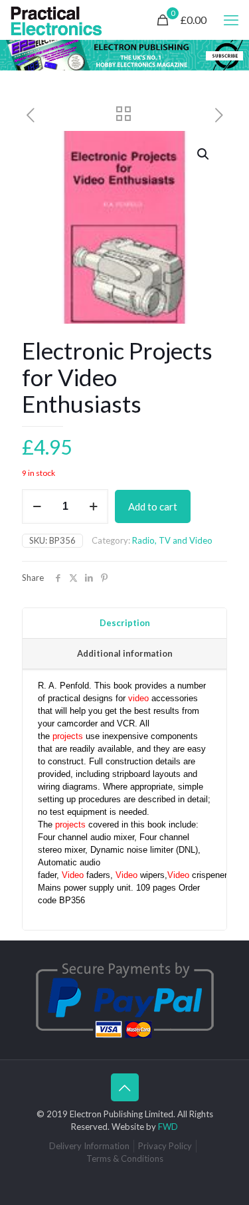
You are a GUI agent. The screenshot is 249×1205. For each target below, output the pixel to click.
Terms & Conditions (124, 1158)
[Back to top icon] (125, 1087)
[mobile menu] (231, 20)
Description (125, 622)
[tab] (124, 623)
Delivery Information (89, 1146)
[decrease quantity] (36, 506)
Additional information (125, 653)
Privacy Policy (165, 1146)
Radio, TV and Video (172, 540)
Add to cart (152, 506)
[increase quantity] (93, 506)
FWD (168, 1126)
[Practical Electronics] (56, 20)
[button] (204, 154)
